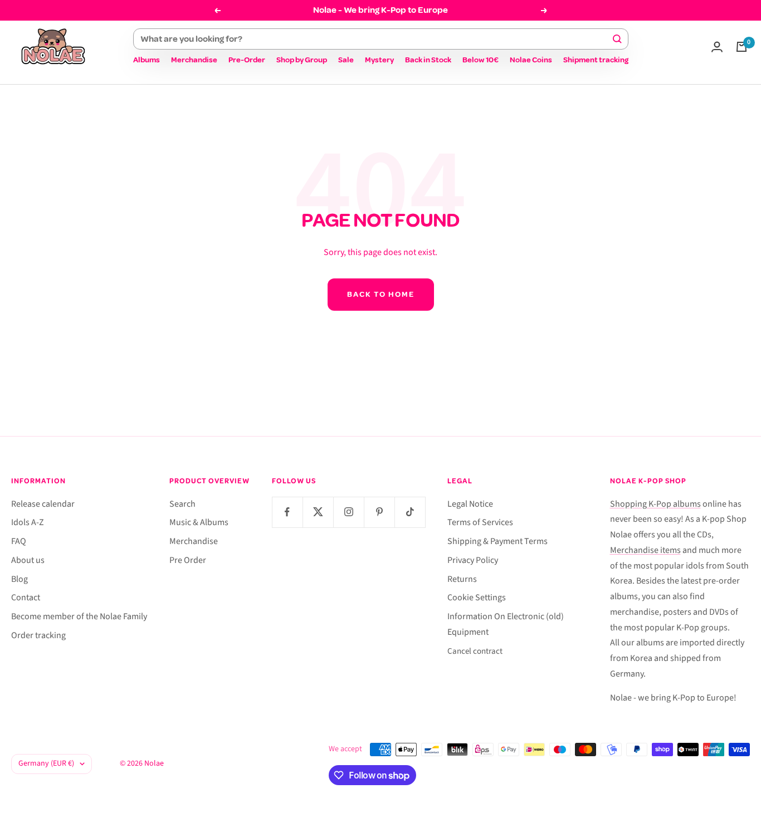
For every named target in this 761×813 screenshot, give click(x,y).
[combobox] (375, 39)
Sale (346, 60)
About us (28, 560)
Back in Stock (428, 60)
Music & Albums (198, 522)
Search (182, 504)
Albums (146, 60)
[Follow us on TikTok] (409, 512)
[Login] (717, 46)
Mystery (379, 60)
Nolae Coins (531, 60)
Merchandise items (645, 550)
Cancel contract (475, 651)
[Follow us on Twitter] (318, 512)
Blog (19, 579)
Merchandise (194, 60)
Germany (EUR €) (46, 763)
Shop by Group (301, 60)
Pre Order (187, 560)
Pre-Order (246, 60)
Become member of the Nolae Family (79, 616)
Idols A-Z (27, 522)
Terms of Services (480, 522)
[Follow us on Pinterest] (379, 512)
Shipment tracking (595, 60)
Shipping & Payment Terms (497, 541)
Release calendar (43, 504)
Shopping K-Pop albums (655, 504)
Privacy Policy (472, 560)
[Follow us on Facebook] (287, 512)
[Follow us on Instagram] (348, 512)
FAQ (18, 541)
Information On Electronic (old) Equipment (505, 624)
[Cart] (741, 46)
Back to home (380, 294)
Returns (462, 579)
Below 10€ (480, 60)
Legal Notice (470, 504)
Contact (25, 597)
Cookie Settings (476, 597)
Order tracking (38, 635)
